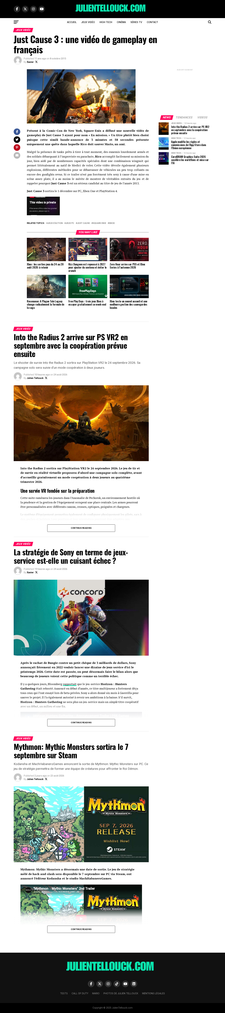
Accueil (72, 22)
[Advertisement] (185, 91)
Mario (95, 993)
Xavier (30, 62)
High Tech (105, 22)
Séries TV (136, 22)
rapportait (69, 684)
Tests (64, 993)
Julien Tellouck (35, 378)
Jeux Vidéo (88, 22)
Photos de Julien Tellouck (120, 993)
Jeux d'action (55, 223)
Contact (152, 22)
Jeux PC (70, 223)
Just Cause (83, 223)
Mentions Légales (153, 993)
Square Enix (99, 223)
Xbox (112, 223)
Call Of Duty (80, 993)
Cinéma (121, 22)
